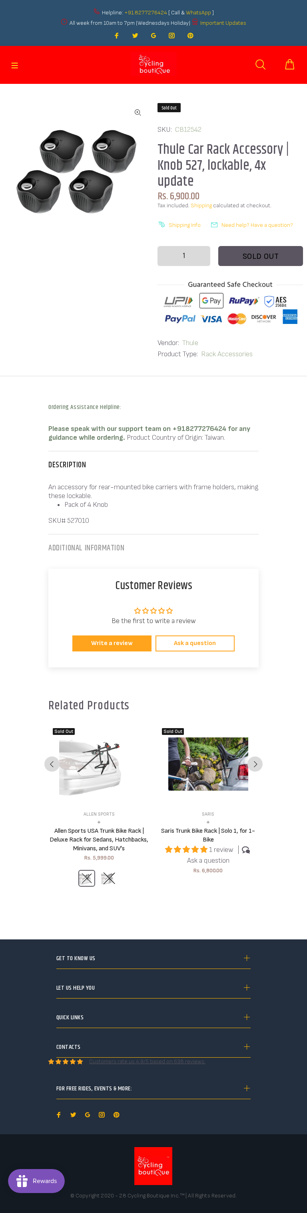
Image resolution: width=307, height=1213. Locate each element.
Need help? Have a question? (257, 225)
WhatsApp (199, 12)
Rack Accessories (227, 354)
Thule (190, 343)
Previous (52, 764)
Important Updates (223, 23)
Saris (208, 814)
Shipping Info (185, 225)
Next (255, 764)
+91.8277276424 (145, 12)
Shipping (201, 205)
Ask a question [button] (195, 643)
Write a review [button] (112, 643)
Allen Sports (99, 814)
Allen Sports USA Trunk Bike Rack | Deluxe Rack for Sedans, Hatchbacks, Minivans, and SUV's (99, 839)
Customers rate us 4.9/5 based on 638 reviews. (147, 1061)
